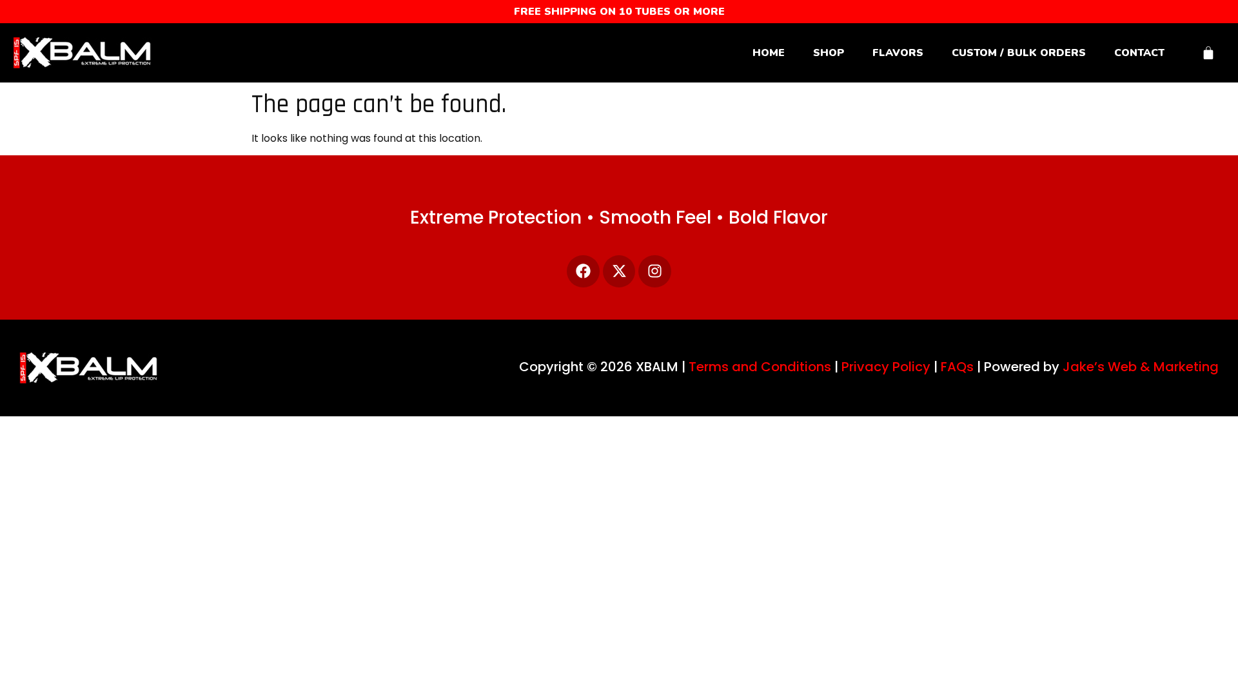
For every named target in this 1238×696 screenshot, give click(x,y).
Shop (828, 53)
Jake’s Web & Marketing (1141, 367)
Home (768, 53)
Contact (1139, 53)
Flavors (897, 53)
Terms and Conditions (760, 367)
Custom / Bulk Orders (1019, 53)
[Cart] (1208, 53)
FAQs (957, 367)
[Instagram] (654, 271)
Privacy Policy (885, 367)
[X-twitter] (619, 271)
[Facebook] (583, 271)
